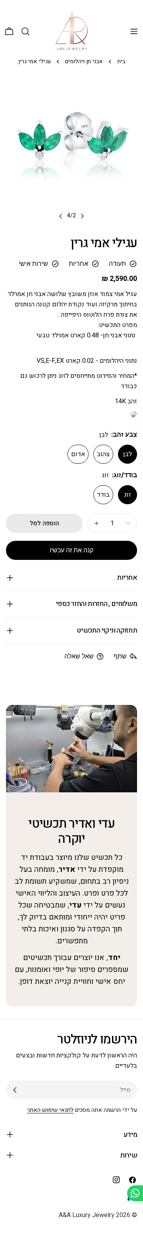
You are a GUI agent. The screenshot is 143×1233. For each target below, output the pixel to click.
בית (121, 61)
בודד (103, 494)
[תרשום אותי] (15, 1090)
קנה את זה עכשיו (71, 550)
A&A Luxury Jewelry (86, 1215)
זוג (127, 494)
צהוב (103, 454)
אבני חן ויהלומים (84, 61)
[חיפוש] (25, 31)
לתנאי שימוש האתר (50, 1110)
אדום (78, 454)
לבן (127, 454)
